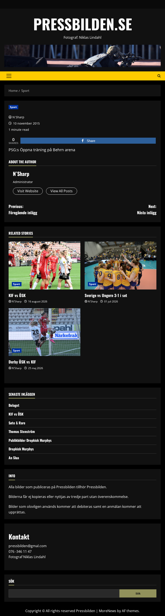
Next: (146, 209)
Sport (13, 107)
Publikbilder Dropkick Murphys (30, 440)
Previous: (23, 209)
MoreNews (107, 610)
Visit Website (27, 191)
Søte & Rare (17, 422)
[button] (9, 75)
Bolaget (14, 405)
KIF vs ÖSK (17, 295)
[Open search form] (159, 76)
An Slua (14, 457)
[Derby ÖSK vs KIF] (44, 332)
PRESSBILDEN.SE (82, 24)
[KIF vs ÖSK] (44, 266)
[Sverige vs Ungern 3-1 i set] (120, 266)
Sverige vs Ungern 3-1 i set (106, 295)
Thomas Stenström (22, 431)
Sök (11, 581)
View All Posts (61, 191)
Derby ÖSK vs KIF (22, 362)
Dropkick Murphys (21, 448)
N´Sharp (18, 117)
